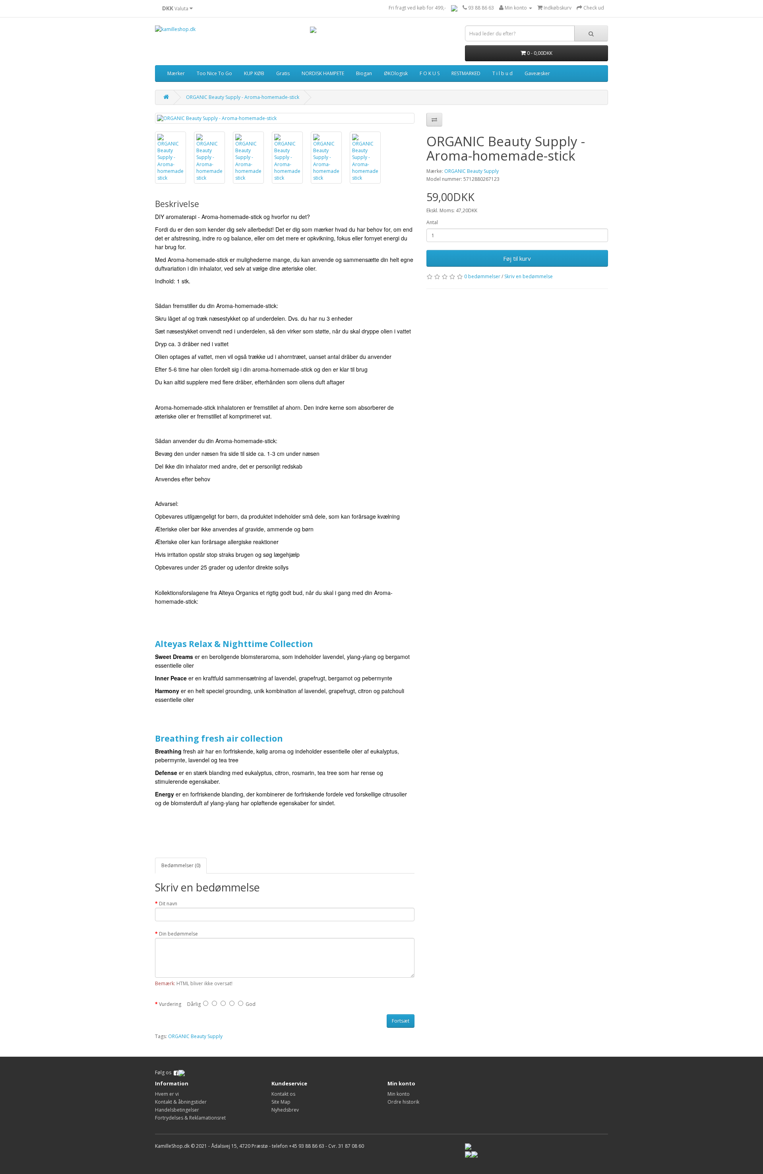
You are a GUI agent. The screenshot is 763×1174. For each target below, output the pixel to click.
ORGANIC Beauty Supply (471, 171)
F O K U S (430, 73)
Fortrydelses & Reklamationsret (190, 1117)
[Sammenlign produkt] (434, 119)
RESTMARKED (465, 73)
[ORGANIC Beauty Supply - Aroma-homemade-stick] (284, 118)
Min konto (398, 1094)
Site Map (280, 1101)
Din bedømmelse (178, 933)
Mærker (176, 73)
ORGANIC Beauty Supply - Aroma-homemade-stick (242, 97)
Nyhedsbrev (285, 1109)
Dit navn (168, 903)
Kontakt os (283, 1094)
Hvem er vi (167, 1094)
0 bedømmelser (482, 276)
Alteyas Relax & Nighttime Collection (234, 643)
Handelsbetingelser (177, 1109)
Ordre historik (403, 1101)
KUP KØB (254, 73)
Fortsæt (400, 1020)
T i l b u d (502, 73)
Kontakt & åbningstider (181, 1101)
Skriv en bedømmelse (528, 276)
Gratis (283, 73)
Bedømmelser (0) (180, 865)
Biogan (364, 73)
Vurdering (170, 1004)
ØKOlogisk (396, 73)
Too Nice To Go (214, 73)
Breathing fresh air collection (220, 738)
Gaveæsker (537, 73)
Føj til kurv (517, 258)
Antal (432, 222)
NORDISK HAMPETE (323, 73)
